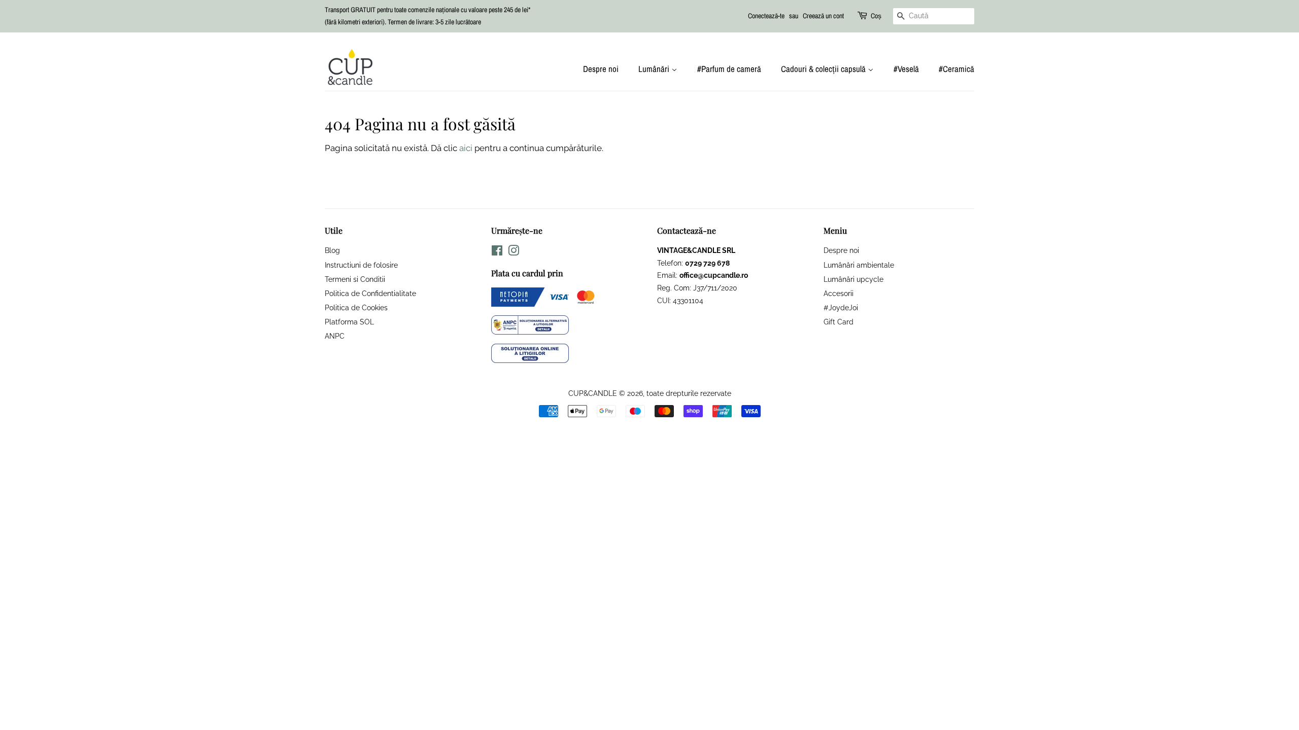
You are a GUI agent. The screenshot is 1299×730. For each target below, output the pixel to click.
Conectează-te (766, 15)
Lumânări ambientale (859, 265)
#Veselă (906, 69)
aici (465, 148)
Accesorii (838, 293)
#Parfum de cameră (729, 69)
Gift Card (838, 321)
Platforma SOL (349, 321)
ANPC (335, 336)
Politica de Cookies (356, 307)
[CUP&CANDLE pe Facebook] (497, 252)
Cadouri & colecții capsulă (824, 69)
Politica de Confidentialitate (370, 293)
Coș (876, 15)
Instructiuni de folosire (361, 265)
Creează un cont (823, 15)
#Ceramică (956, 69)
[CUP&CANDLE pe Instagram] (513, 252)
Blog (332, 250)
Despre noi (601, 69)
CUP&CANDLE (592, 393)
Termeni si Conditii (355, 279)
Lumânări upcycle (853, 279)
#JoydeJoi (841, 307)
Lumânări (654, 69)
